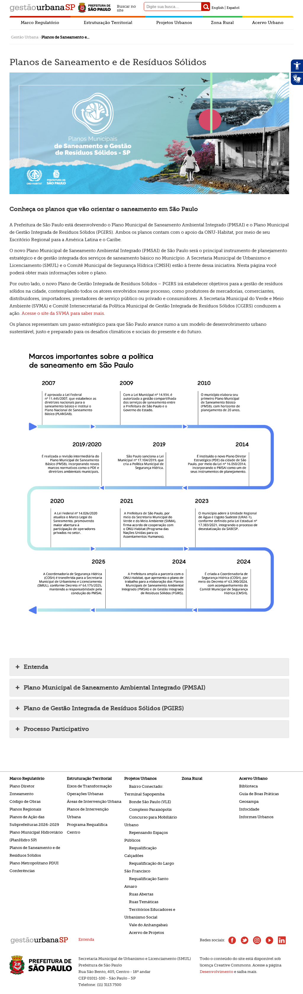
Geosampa (249, 801)
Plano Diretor (22, 786)
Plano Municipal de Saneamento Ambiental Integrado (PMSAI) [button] (114, 687)
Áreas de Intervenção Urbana (94, 801)
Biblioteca (248, 786)
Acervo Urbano (267, 22)
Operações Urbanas (85, 794)
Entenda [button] (36, 666)
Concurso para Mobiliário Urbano (150, 821)
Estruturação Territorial (108, 22)
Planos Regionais (25, 809)
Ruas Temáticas (143, 901)
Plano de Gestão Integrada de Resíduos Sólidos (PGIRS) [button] (104, 708)
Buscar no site (126, 7)
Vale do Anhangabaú (148, 924)
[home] (39, 943)
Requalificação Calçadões (140, 851)
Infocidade (249, 809)
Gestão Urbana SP (42, 8)
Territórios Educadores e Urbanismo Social (149, 913)
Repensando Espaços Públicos (146, 836)
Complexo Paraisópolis (150, 809)
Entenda (86, 939)
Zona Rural (222, 22)
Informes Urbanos (256, 817)
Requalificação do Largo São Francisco (149, 867)
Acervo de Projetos (146, 932)
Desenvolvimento (216, 971)
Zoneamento (21, 794)
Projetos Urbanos (174, 22)
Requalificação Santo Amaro (146, 882)
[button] (206, 6)
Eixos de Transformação (89, 786)
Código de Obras (25, 801)
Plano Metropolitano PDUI (34, 863)
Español (233, 8)
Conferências (22, 871)
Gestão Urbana (24, 37)
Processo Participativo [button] (56, 729)
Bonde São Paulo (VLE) (150, 801)
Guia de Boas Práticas (259, 794)
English (218, 8)
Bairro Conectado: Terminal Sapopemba (144, 790)
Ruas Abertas (141, 894)
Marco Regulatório (40, 22)
